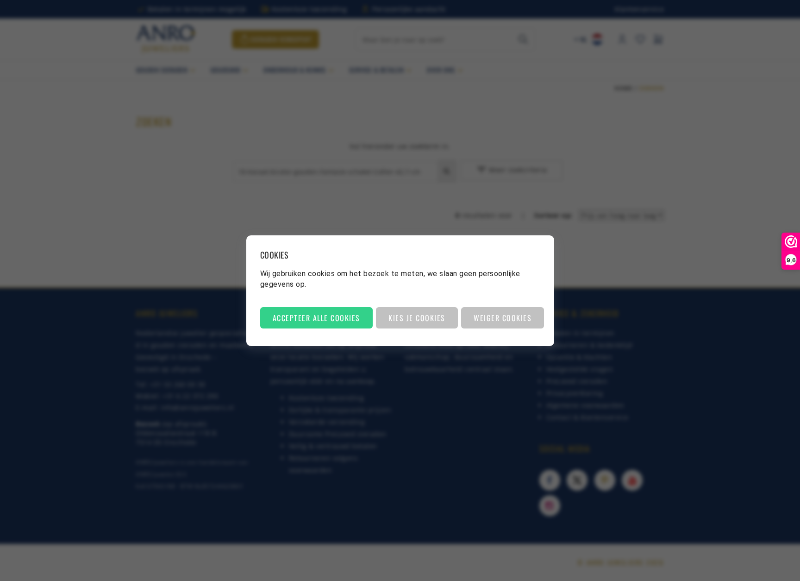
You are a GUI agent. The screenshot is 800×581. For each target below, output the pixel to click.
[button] (316, 317)
